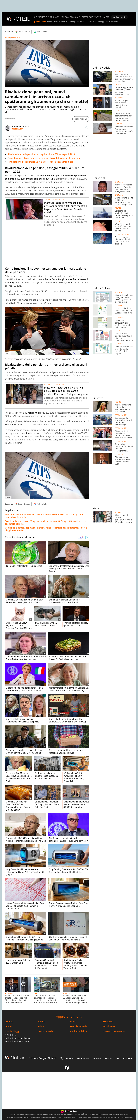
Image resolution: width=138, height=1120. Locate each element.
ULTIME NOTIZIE (41, 17)
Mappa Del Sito (83, 1058)
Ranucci (115, 22)
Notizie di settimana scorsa (17, 1041)
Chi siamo (9, 1117)
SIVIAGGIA (94, 1114)
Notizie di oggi (12, 1031)
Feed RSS (69, 1058)
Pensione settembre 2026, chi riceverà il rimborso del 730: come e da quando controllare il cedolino (44, 516)
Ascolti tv (90, 22)
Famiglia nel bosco (77, 22)
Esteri (73, 1021)
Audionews (118, 17)
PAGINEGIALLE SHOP (45, 1114)
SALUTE (118, 221)
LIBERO (13, 1114)
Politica (41, 1021)
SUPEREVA (124, 1114)
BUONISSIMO (114, 1114)
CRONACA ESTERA (122, 234)
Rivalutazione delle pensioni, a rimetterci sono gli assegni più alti (40, 161)
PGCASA (57, 1114)
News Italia (127, 1058)
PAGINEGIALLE (30, 1114)
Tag (117, 1058)
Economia (108, 1021)
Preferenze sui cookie (48, 1117)
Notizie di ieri (11, 1035)
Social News (109, 1026)
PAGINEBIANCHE (67, 1114)
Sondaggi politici (103, 22)
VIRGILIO (20, 1114)
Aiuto (59, 1117)
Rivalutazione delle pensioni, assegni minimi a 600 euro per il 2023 (41, 154)
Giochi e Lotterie (78, 1026)
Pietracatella (53, 22)
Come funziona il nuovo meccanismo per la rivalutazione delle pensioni (44, 158)
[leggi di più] (86, 127)
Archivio (108, 1058)
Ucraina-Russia (45, 1031)
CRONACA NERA (121, 415)
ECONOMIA (75, 17)
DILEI (87, 1114)
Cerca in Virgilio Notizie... (43, 1058)
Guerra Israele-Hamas (114, 1031)
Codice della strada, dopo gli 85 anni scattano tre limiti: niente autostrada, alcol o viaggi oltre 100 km (46, 529)
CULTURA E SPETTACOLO (124, 124)
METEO (117, 512)
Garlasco (64, 22)
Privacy (26, 1117)
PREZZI (36, 993)
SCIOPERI (66, 993)
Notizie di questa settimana (17, 1038)
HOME (7, 37)
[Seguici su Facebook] (67, 1069)
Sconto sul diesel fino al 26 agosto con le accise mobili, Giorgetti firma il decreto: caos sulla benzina (46, 522)
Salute (41, 1026)
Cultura (8, 1026)
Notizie (18, 1057)
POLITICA (65, 17)
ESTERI (85, 17)
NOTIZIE (21, 18)
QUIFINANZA (103, 1114)
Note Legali (18, 1117)
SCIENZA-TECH (95, 17)
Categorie (97, 1058)
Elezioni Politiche (78, 1031)
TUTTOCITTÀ (79, 1114)
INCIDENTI (119, 71)
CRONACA (54, 17)
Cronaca (9, 1021)
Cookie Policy (35, 1117)
